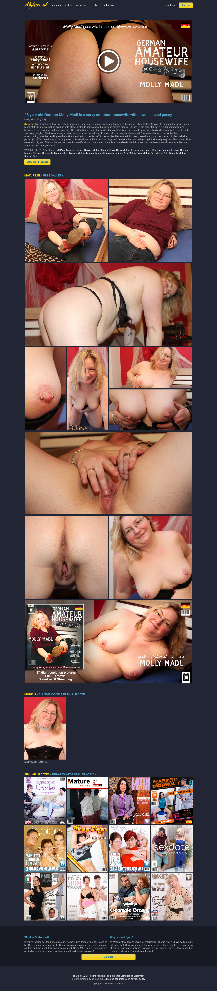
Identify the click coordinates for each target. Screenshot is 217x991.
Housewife (47, 153)
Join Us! (186, 5)
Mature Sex (149, 153)
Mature (73, 153)
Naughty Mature (177, 153)
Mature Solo (162, 153)
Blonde (104, 150)
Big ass (79, 150)
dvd (96, 5)
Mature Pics (121, 153)
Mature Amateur (86, 153)
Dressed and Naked (141, 150)
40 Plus (61, 150)
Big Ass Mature (92, 150)
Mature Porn (135, 153)
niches (68, 5)
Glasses (37, 153)
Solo (35, 156)
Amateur (70, 150)
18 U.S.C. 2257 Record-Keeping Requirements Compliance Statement (108, 975)
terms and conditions (115, 979)
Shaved (28, 156)
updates (56, 5)
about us (80, 5)
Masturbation (61, 153)
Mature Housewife (104, 153)
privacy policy (138, 979)
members (170, 5)
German (156, 150)
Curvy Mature (123, 150)
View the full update (37, 162)
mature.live (108, 5)
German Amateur (170, 150)
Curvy (112, 150)
